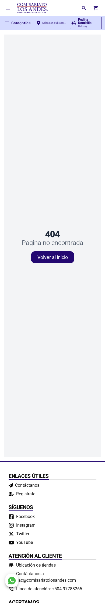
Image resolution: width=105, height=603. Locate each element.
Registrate (25, 493)
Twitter (22, 533)
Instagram (26, 525)
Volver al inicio (52, 257)
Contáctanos (27, 485)
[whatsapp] (11, 580)
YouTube (24, 542)
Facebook (25, 516)
